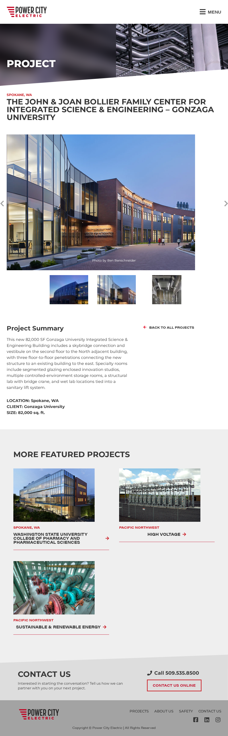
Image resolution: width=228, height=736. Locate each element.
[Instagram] (218, 719)
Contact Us (209, 711)
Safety (186, 711)
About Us (163, 711)
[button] (210, 12)
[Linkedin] (207, 719)
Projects (139, 711)
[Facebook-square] (195, 719)
